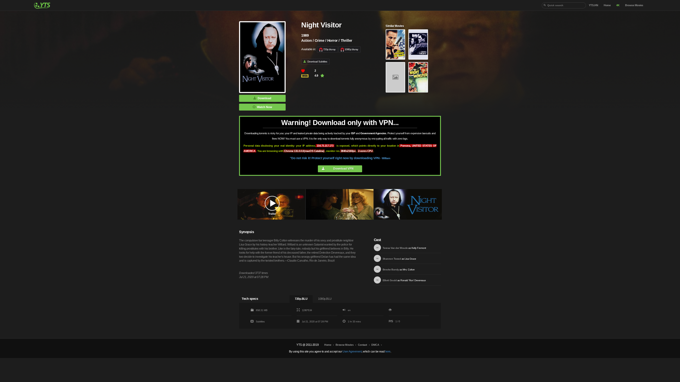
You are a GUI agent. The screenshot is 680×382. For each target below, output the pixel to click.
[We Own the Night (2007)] (418, 44)
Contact (362, 344)
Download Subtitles (317, 61)
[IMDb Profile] (377, 247)
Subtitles (260, 321)
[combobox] (564, 5)
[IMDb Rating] (307, 76)
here (387, 351)
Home (327, 344)
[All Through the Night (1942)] (395, 44)
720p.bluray (329, 49)
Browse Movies (345, 344)
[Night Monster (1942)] (418, 77)
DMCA (375, 344)
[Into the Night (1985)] (395, 77)
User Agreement (352, 351)
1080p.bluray (351, 49)
